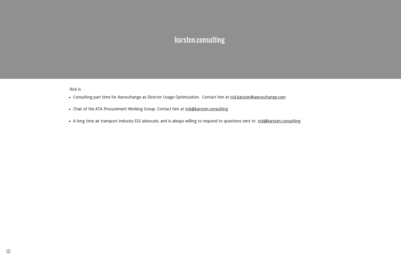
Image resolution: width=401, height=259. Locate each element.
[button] (8, 251)
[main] (200, 39)
